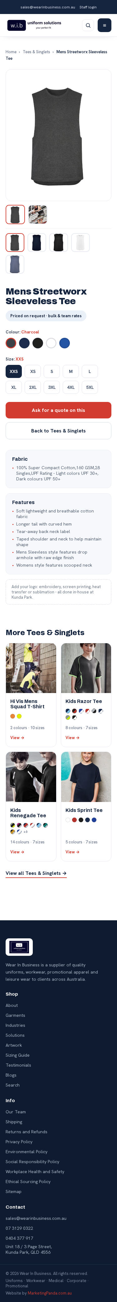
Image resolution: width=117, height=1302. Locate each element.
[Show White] (80, 242)
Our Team (16, 1112)
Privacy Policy (19, 1141)
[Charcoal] (11, 343)
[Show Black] (58, 242)
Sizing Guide (18, 1055)
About (12, 1005)
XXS (14, 371)
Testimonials (18, 1065)
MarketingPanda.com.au (50, 1293)
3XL (52, 387)
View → (17, 737)
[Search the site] (88, 25)
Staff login (88, 7)
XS (33, 371)
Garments (15, 1015)
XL (14, 387)
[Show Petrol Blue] (15, 264)
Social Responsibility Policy (32, 1161)
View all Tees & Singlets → (36, 873)
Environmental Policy (26, 1151)
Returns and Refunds (26, 1132)
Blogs (11, 1075)
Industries (15, 1025)
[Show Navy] (36, 242)
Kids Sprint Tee (84, 810)
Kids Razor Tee (84, 701)
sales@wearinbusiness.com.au (48, 7)
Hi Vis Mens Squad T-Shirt (27, 704)
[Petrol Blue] (64, 343)
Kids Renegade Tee (28, 813)
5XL (90, 387)
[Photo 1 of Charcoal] (15, 214)
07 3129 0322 (19, 1228)
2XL (33, 387)
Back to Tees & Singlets (58, 430)
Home (11, 51)
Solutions (15, 1035)
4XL (71, 387)
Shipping (14, 1122)
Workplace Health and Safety (35, 1171)
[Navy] (24, 343)
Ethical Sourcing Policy (28, 1181)
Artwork (14, 1045)
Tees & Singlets (36, 51)
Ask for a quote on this (58, 410)
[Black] (37, 343)
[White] (51, 343)
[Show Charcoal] (15, 242)
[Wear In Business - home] (34, 25)
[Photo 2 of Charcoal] (37, 214)
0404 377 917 (19, 1238)
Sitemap (14, 1191)
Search (13, 1085)
